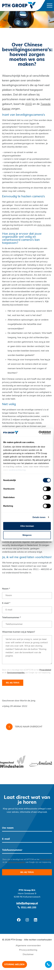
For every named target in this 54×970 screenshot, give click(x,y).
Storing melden (14, 964)
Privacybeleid (45, 670)
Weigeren (27, 535)
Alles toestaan (27, 526)
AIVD (28, 104)
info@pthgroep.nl (27, 903)
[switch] (47, 489)
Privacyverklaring (28, 950)
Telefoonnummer (11, 618)
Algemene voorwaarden (28, 946)
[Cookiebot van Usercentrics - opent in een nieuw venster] (39, 432)
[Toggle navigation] (49, 5)
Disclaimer (28, 954)
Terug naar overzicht (28, 727)
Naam (6, 589)
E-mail (6, 603)
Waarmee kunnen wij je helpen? (18, 632)
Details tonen (39, 517)
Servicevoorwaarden (16, 673)
